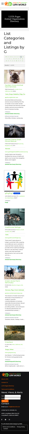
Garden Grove (18, 89)
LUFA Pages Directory (7, 386)
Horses (7, 148)
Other (12, 349)
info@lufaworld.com (14, 406)
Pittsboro (18, 229)
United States (10, 198)
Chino (13, 344)
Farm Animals (19, 290)
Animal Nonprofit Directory (13, 361)
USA (11, 91)
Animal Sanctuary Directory (13, 164)
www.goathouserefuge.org (12, 237)
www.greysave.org (10, 352)
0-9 (6, 56)
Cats (6, 94)
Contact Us (4, 382)
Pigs (21, 94)
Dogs (11, 94)
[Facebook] (1, 419)
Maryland (7, 145)
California (7, 91)
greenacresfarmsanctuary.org (13, 293)
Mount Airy (20, 143)
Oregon (18, 285)
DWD (20, 424)
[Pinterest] (5, 419)
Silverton (14, 285)
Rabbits (16, 94)
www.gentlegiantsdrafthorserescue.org (16, 151)
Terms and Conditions (7, 389)
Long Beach (22, 196)
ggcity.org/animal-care (11, 97)
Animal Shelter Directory (12, 113)
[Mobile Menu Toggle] (2, 4)
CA (5, 198)
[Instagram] (9, 419)
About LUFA (4, 379)
